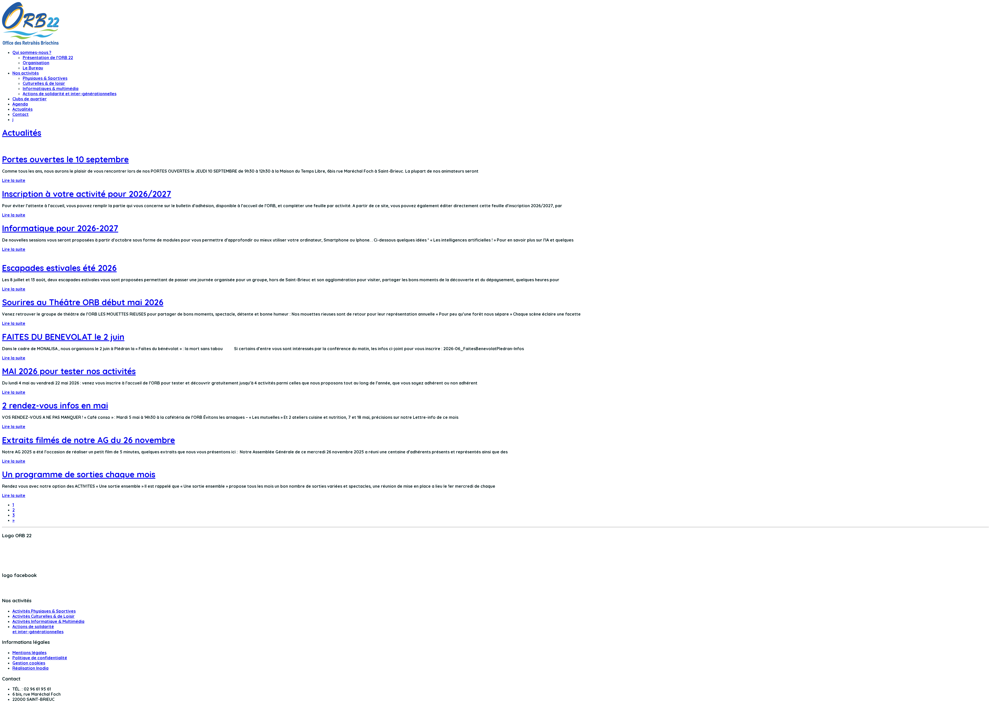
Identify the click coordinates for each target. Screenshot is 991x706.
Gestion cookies (28, 662)
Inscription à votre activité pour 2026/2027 (86, 194)
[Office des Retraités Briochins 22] (30, 43)
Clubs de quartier (29, 98)
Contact (20, 114)
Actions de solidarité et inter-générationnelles (69, 93)
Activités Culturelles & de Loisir (43, 616)
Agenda (20, 104)
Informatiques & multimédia (50, 88)
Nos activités (25, 73)
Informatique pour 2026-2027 (60, 228)
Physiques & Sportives (45, 78)
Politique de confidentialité (39, 657)
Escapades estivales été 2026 (59, 268)
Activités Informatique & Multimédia (48, 621)
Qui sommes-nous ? (31, 52)
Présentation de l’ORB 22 (48, 57)
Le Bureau (33, 67)
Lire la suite (13, 180)
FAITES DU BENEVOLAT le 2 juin (63, 337)
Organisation (36, 62)
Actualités (22, 109)
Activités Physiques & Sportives (44, 611)
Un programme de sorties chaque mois (78, 474)
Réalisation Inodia (30, 668)
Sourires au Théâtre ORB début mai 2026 (82, 302)
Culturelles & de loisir (44, 83)
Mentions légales (29, 652)
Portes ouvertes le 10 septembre (65, 159)
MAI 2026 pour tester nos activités (69, 371)
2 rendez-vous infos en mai (55, 405)
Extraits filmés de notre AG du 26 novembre (88, 440)
